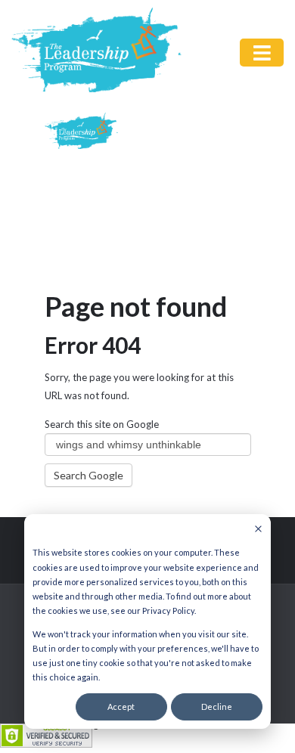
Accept (121, 706)
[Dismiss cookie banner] (258, 529)
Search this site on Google (102, 424)
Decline (216, 706)
